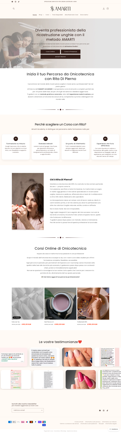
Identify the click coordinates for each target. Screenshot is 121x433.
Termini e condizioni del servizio (69, 423)
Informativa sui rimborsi (109, 422)
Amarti (81, 422)
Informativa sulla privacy (93, 422)
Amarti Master (60, 57)
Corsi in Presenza (70, 52)
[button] (14, 9)
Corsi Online (50, 52)
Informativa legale (111, 423)
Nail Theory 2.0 (49, 322)
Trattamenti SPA (82, 322)
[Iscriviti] (42, 410)
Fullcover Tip (16, 322)
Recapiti (101, 423)
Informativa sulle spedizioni (89, 423)
